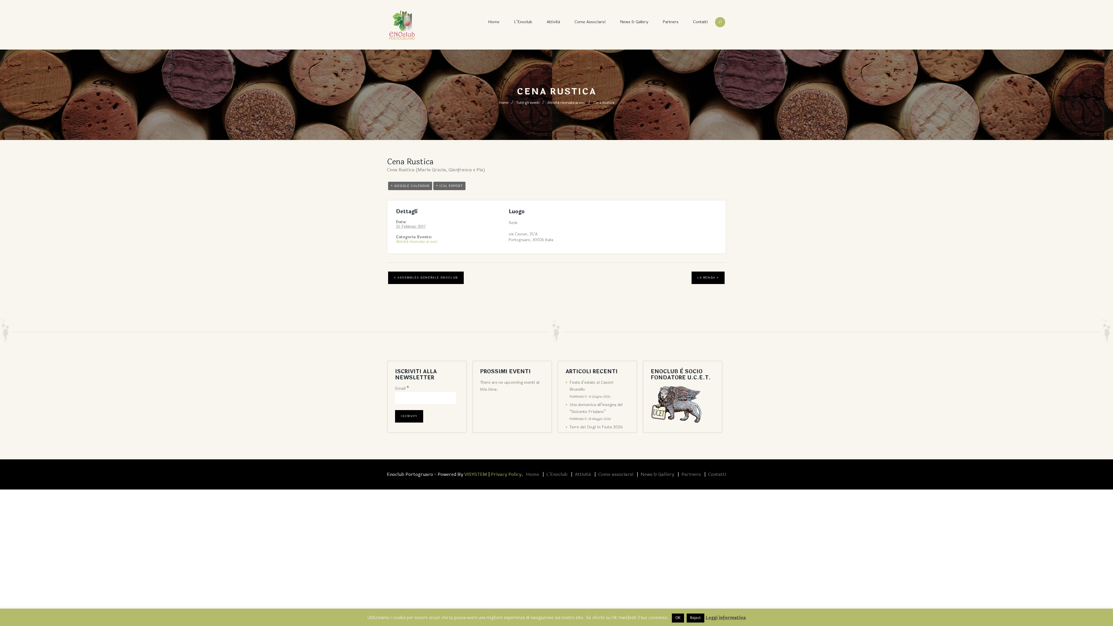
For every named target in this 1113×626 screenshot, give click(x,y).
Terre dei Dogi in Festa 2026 (596, 427)
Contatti (700, 22)
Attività (553, 22)
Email (402, 388)
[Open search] (720, 22)
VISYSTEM (475, 474)
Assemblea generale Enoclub (426, 277)
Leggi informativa (725, 617)
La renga (708, 277)
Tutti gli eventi (527, 102)
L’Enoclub (523, 22)
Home (493, 22)
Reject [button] (695, 618)
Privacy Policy (506, 474)
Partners (671, 22)
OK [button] (678, 618)
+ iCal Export (449, 185)
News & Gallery (634, 22)
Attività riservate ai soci (566, 102)
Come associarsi (589, 22)
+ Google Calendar (410, 185)
